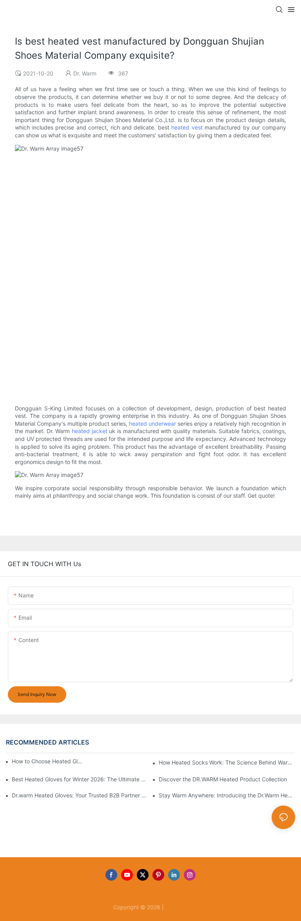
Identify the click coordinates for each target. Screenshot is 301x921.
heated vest (186, 127)
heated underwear (152, 423)
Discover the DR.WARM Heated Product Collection (223, 779)
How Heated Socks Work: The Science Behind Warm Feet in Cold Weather (227, 762)
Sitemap (176, 907)
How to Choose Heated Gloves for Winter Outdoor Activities (48, 761)
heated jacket (89, 431)
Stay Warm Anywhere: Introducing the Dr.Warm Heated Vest (227, 795)
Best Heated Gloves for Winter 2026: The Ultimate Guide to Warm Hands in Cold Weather (80, 779)
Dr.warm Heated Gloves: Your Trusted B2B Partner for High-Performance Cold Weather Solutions (80, 795)
